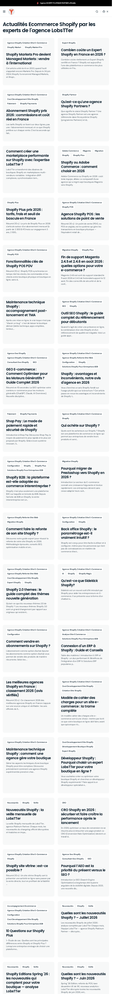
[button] (4, 11)
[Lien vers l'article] (28, 61)
